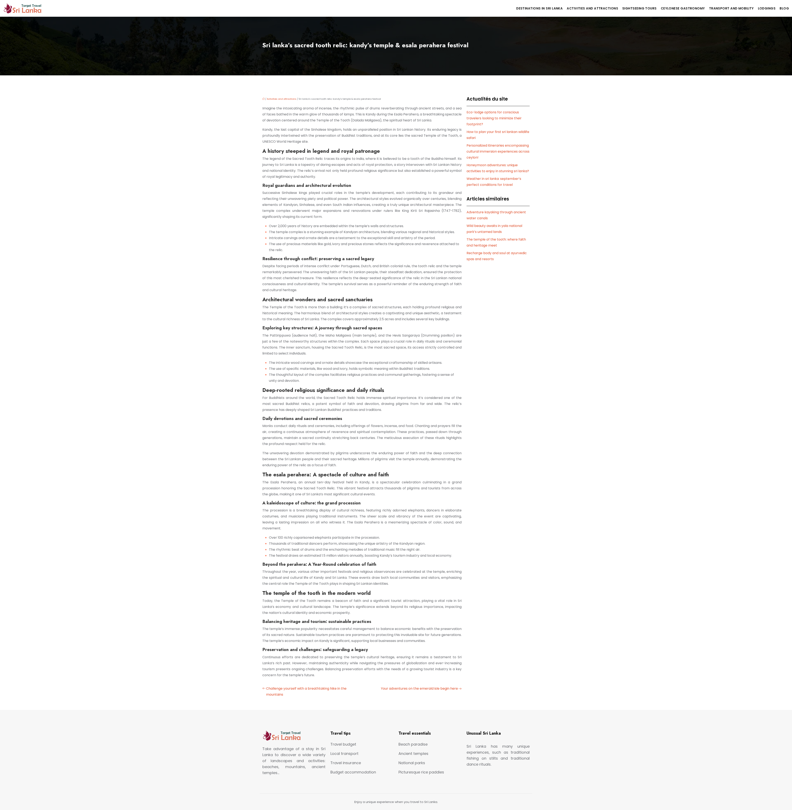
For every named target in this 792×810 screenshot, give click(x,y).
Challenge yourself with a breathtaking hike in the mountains (306, 691)
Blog (784, 8)
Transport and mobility (731, 8)
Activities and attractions (592, 8)
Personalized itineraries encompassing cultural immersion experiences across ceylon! (498, 151)
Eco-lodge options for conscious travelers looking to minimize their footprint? (494, 118)
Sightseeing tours (639, 8)
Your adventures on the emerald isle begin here (419, 688)
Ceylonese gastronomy (683, 8)
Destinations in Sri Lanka (539, 8)
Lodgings (767, 8)
